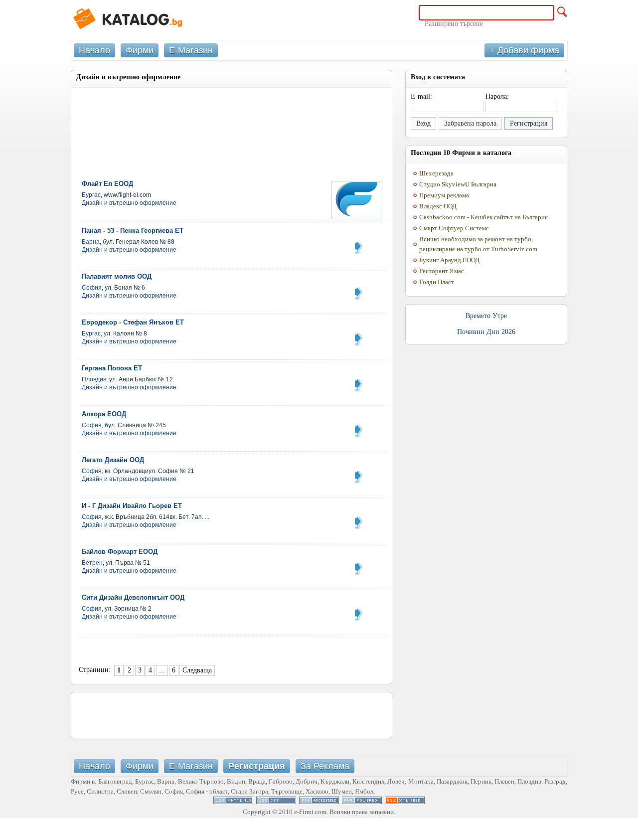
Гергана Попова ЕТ (112, 368)
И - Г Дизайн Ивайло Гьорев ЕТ (132, 505)
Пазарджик (452, 781)
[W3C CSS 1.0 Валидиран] (276, 802)
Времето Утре (486, 316)
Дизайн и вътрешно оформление (129, 202)
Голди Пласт (436, 282)
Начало (94, 50)
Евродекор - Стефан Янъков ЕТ (133, 322)
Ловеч (396, 781)
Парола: (497, 96)
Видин (236, 781)
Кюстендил (368, 781)
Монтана (421, 781)
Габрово (281, 781)
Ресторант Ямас (441, 271)
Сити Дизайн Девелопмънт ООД (133, 597)
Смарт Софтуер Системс (454, 228)
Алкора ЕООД (104, 414)
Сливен (127, 791)
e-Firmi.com (310, 812)
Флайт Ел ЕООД (107, 183)
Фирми (140, 50)
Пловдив (94, 379)
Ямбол (364, 791)
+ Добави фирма (524, 50)
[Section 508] (319, 802)
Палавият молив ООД (117, 276)
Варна (91, 241)
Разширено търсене (454, 23)
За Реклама (325, 766)
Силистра (100, 791)
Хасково (317, 791)
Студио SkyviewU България (457, 184)
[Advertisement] (193, 118)
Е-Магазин (191, 50)
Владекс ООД (438, 206)
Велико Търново (201, 781)
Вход (423, 123)
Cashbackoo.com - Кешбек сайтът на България (483, 217)
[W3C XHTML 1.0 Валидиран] (233, 802)
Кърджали (334, 781)
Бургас (91, 194)
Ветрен (92, 562)
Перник (481, 781)
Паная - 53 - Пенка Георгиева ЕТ (132, 230)
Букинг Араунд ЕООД (449, 260)
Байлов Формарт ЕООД (120, 551)
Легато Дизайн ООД (113, 460)
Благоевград (115, 781)
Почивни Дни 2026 (486, 331)
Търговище (287, 791)
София (92, 287)
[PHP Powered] (362, 802)
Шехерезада (436, 173)
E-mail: (421, 96)
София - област (207, 791)
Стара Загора (249, 791)
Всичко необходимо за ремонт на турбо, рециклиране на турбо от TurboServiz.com (478, 244)
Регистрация (528, 123)
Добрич (307, 781)
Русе (77, 791)
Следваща (197, 670)
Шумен (341, 791)
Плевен (504, 781)
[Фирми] (145, 20)
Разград (555, 781)
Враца (257, 781)
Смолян (150, 791)
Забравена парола (470, 123)
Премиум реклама (444, 195)
